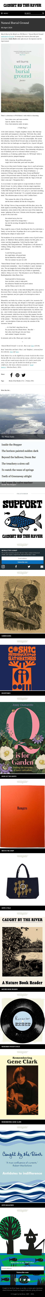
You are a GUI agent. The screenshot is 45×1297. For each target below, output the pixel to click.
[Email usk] (41, 566)
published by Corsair (7, 36)
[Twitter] (23, 375)
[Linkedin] (29, 375)
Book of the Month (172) (16, 381)
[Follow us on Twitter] (29, 566)
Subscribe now (22, 562)
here (32, 346)
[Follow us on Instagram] (3, 566)
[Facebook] (11, 375)
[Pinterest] (17, 375)
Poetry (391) (30, 381)
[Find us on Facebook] (16, 566)
